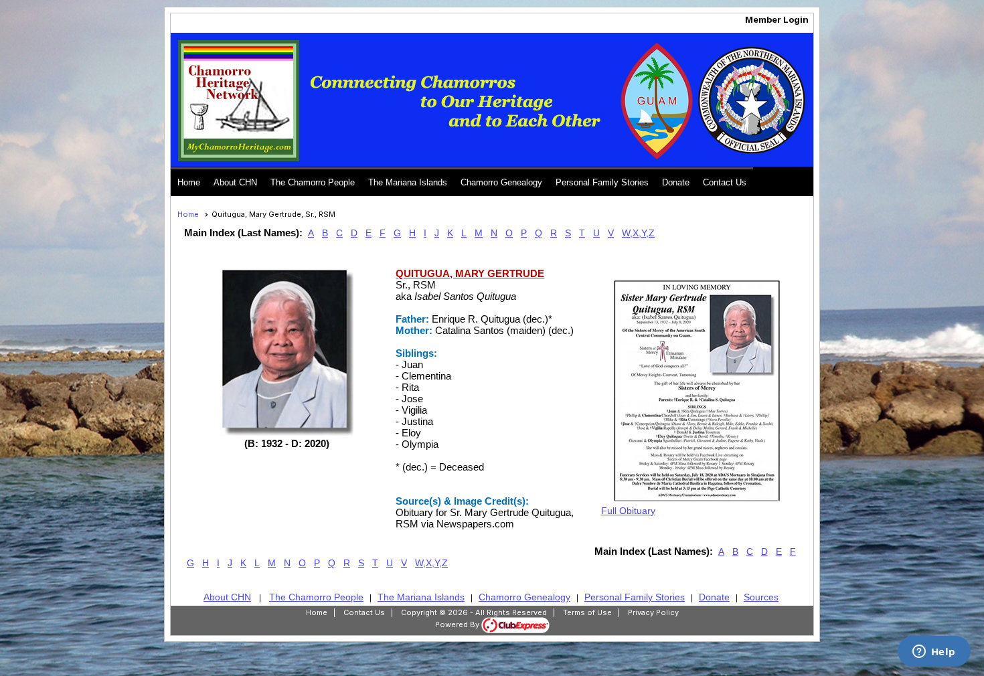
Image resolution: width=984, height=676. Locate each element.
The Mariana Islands (407, 182)
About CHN (235, 182)
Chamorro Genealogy (501, 182)
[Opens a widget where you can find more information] (934, 652)
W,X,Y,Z (638, 233)
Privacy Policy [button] (653, 612)
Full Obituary (628, 510)
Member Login (777, 19)
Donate (675, 182)
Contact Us (724, 182)
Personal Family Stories (602, 182)
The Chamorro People (312, 182)
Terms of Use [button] (587, 612)
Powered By (458, 624)
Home (188, 182)
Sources (761, 597)
